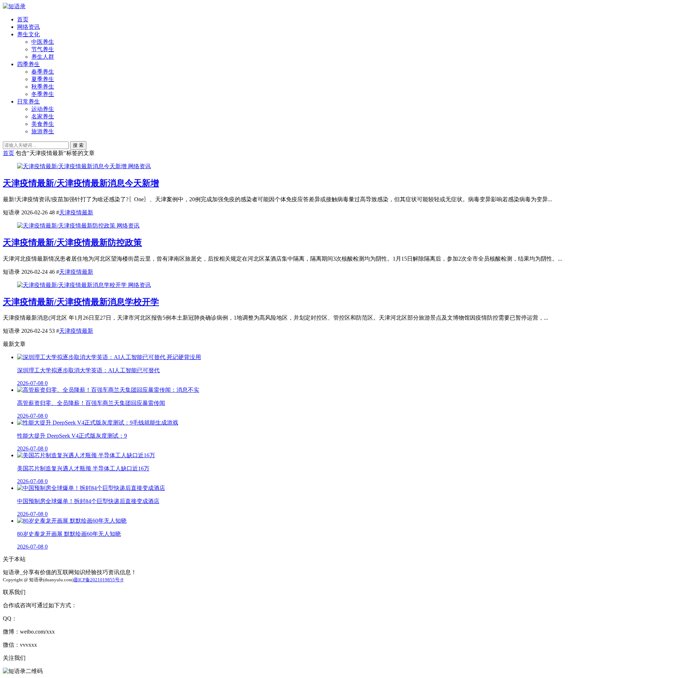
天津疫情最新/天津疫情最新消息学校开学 (81, 301)
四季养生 (28, 64)
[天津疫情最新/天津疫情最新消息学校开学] (72, 285)
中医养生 (42, 42)
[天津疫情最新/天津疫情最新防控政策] (67, 226)
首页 (22, 19)
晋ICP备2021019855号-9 (98, 579)
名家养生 (42, 116)
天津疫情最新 (76, 212)
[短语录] (14, 6)
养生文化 (28, 34)
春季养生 (42, 72)
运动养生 (42, 109)
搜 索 (78, 145)
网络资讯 (28, 27)
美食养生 (42, 124)
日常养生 (28, 101)
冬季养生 (42, 94)
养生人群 (42, 57)
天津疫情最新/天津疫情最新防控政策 (72, 242)
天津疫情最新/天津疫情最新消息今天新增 (81, 183)
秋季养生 (42, 87)
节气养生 (42, 49)
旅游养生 (42, 131)
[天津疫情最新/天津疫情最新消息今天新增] (72, 166)
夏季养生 (42, 79)
